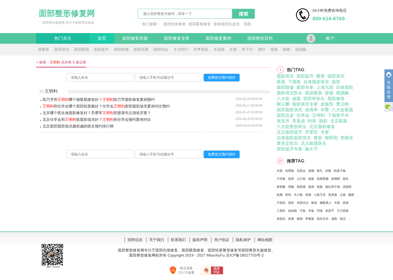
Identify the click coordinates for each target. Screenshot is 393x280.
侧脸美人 (326, 202)
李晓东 (346, 137)
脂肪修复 (336, 98)
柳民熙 (331, 137)
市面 (337, 202)
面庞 (280, 194)
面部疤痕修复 (174, 24)
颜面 (351, 194)
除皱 (329, 93)
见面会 (301, 170)
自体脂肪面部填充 (294, 137)
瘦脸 (274, 49)
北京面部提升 (289, 132)
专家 (325, 132)
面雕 (311, 170)
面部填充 (61, 49)
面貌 (291, 186)
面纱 (291, 202)
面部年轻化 (314, 98)
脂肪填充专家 (305, 104)
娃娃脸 (292, 210)
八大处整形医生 (292, 126)
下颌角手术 (338, 115)
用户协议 (221, 240)
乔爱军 (311, 132)
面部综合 (160, 49)
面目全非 (323, 218)
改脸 (311, 178)
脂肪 (323, 121)
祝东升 (283, 121)
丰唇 (233, 49)
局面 (247, 24)
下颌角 (294, 81)
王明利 (318, 115)
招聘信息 (135, 240)
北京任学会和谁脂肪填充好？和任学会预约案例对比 (97, 119)
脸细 (300, 218)
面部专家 (305, 87)
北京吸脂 (338, 121)
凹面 (320, 210)
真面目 (281, 218)
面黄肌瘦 (323, 178)
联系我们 (178, 240)
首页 (102, 38)
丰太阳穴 (181, 49)
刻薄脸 (289, 170)
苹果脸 (309, 218)
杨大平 (311, 149)
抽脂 (296, 98)
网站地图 (264, 240)
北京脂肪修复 (322, 126)
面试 (343, 218)
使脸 (320, 186)
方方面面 (343, 210)
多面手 (329, 210)
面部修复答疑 (135, 38)
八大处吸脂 (342, 109)
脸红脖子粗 (332, 186)
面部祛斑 (141, 49)
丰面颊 (219, 49)
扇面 (334, 218)
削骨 (312, 121)
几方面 (301, 178)
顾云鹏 (283, 104)
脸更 (314, 202)
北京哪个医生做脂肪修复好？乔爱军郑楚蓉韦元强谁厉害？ (97, 113)
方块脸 (281, 178)
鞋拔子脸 (340, 170)
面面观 (301, 186)
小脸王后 (320, 194)
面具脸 (332, 194)
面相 (308, 194)
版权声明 (199, 240)
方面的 (281, 202)
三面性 (281, 210)
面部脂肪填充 (289, 109)
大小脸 (298, 194)
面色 (288, 194)
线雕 (286, 49)
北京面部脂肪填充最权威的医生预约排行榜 (78, 126)
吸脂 (281, 81)
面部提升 (101, 49)
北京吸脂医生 (313, 143)
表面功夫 (303, 202)
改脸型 (327, 104)
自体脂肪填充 (316, 81)
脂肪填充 (285, 76)
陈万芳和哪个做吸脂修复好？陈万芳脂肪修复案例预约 (99, 99)
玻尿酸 (300, 49)
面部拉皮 (285, 115)
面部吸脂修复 (199, 24)
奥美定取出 (287, 143)
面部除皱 (121, 49)
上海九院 (324, 87)
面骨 (291, 178)
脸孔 (320, 170)
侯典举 (311, 109)
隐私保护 (243, 240)
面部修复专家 (177, 38)
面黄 (291, 218)
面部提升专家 (289, 149)
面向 (346, 178)
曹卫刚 (342, 104)
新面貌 (281, 186)
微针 (261, 49)
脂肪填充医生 (289, 93)
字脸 (303, 210)
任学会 (302, 115)
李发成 (298, 121)
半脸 (311, 210)
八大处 (283, 98)
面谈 (346, 202)
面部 (336, 81)
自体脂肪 (344, 87)
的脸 (328, 170)
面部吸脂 (81, 49)
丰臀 (325, 109)
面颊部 (335, 178)
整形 (318, 137)
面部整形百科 (260, 38)
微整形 (43, 49)
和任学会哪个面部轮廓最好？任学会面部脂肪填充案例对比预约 (106, 106)
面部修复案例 (218, 38)
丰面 (280, 170)
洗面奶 (347, 186)
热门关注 (62, 38)
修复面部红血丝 (227, 24)
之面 (343, 194)
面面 (311, 186)
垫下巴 (247, 49)
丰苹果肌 (200, 49)
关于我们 (156, 240)
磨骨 (320, 76)
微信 (388, 107)
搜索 (243, 14)
